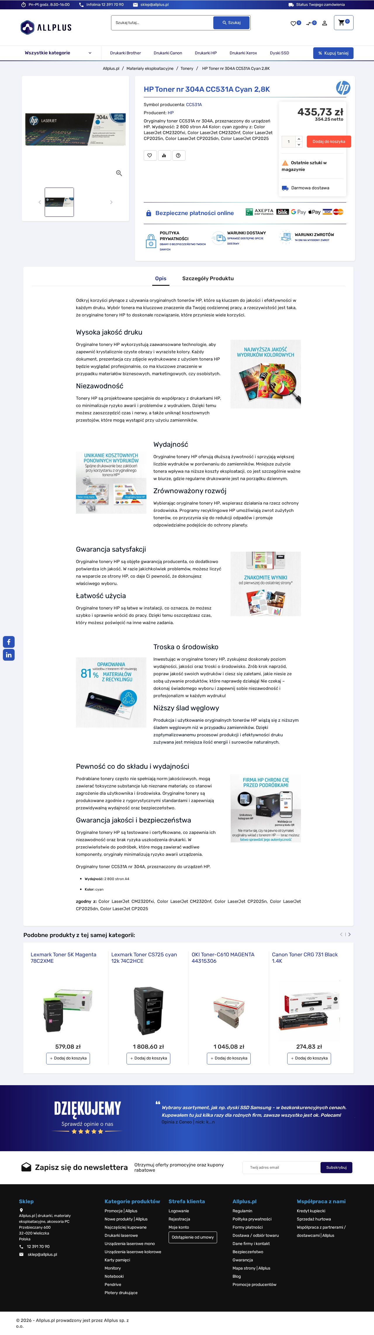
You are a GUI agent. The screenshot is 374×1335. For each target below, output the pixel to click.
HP (171, 112)
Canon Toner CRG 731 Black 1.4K (305, 957)
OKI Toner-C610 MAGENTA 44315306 (223, 957)
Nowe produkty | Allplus (126, 1219)
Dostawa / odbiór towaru (256, 1235)
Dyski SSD (279, 53)
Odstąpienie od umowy (193, 1237)
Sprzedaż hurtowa (314, 1219)
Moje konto (179, 1227)
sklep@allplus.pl (155, 4)
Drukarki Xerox (243, 53)
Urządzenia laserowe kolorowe (133, 1251)
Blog (237, 1276)
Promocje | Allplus (121, 1210)
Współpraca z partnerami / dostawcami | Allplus (321, 1231)
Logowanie (179, 1210)
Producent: (155, 112)
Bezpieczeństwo (248, 1251)
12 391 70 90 (105, 4)
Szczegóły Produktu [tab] (208, 279)
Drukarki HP (206, 53)
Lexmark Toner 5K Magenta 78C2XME (63, 957)
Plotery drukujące (121, 1292)
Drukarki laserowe (121, 1235)
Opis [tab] (161, 279)
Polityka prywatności (252, 1219)
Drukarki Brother (125, 53)
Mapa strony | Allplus (251, 1268)
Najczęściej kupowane (126, 1227)
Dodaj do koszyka (329, 141)
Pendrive (113, 1284)
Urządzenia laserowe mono (130, 1243)
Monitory (113, 1268)
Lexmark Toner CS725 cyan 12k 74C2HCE (144, 957)
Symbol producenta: (164, 104)
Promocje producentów (254, 1284)
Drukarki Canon (168, 53)
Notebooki (114, 1276)
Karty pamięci (117, 1260)
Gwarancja (243, 1260)
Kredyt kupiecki (311, 1210)
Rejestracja (179, 1219)
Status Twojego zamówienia (320, 4)
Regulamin (242, 1210)
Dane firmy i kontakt (251, 1243)
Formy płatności (248, 1227)
